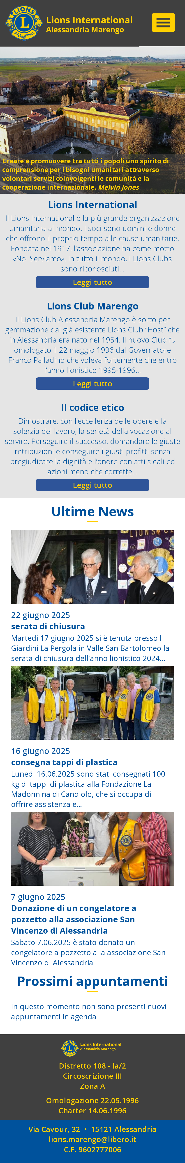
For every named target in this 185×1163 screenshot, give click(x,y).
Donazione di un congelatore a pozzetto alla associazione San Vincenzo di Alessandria (73, 919)
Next (179, 90)
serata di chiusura (48, 626)
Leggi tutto (92, 282)
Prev (5, 90)
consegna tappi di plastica (64, 762)
